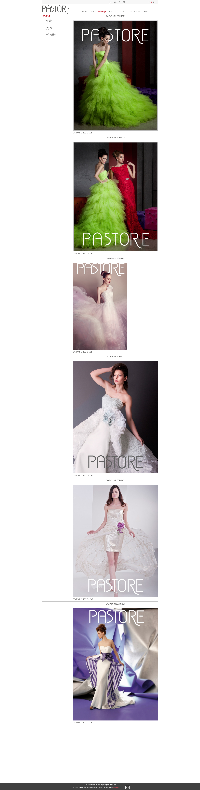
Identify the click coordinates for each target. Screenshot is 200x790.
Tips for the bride (133, 11)
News (93, 11)
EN (151, 2)
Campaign (102, 11)
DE (153, 2)
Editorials (112, 11)
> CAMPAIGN (46, 16)
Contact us (146, 11)
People (121, 11)
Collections (83, 11)
